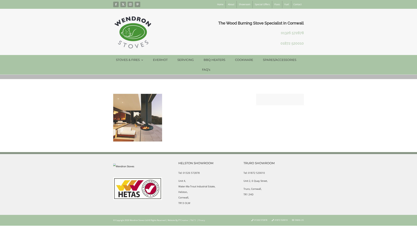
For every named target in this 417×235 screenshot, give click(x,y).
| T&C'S (192, 220)
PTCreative (183, 220)
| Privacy (200, 220)
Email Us (299, 220)
